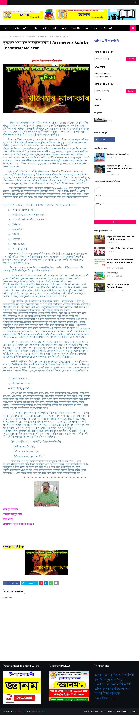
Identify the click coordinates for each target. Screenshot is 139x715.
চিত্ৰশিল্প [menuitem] (55, 28)
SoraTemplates (18, 711)
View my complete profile (103, 77)
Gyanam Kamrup (101, 73)
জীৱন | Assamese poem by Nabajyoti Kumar (118, 285)
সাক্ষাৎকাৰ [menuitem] (64, 28)
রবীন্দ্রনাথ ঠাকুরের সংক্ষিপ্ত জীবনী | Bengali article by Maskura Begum (120, 237)
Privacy (133, 711)
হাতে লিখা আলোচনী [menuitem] (106, 28)
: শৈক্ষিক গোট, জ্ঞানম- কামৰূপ (38, 711)
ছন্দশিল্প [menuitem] (45, 28)
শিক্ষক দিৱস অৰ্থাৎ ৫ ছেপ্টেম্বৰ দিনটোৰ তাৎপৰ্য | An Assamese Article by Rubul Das (120, 262)
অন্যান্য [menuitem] (94, 28)
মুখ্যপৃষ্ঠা (86, 711)
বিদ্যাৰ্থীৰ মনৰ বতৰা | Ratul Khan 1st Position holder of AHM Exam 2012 (120, 168)
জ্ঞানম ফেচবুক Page (122, 711)
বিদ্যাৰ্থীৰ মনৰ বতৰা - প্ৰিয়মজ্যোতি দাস (118, 154)
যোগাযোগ (102, 711)
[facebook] (135, 2)
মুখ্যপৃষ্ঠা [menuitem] (7, 28)
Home (5, 36)
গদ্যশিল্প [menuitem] (35, 28)
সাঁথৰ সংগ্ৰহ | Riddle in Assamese (120, 248)
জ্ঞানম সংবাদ (111, 711)
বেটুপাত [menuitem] (86, 28)
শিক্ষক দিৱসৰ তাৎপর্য (112, 273)
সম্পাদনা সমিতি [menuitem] (75, 28)
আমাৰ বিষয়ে (94, 711)
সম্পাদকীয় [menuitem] (16, 28)
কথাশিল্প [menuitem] (25, 28)
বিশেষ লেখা (12, 36)
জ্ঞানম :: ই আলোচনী (106, 40)
